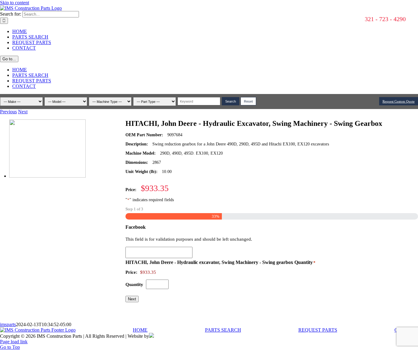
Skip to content (14, 2)
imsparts (8, 324)
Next (23, 111)
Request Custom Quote (399, 101)
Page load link (14, 341)
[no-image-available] (47, 176)
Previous (8, 111)
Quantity (134, 284)
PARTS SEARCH (223, 330)
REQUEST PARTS (317, 330)
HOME (140, 330)
